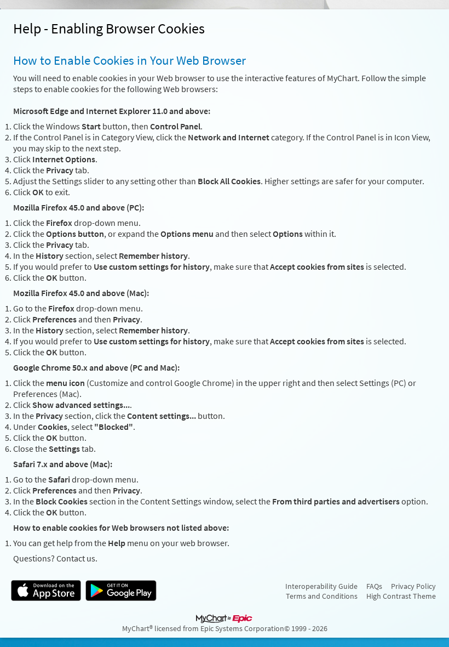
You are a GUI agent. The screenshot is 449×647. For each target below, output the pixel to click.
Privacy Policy (413, 586)
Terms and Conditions (322, 596)
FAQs (374, 586)
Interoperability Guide (321, 586)
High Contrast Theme (401, 596)
